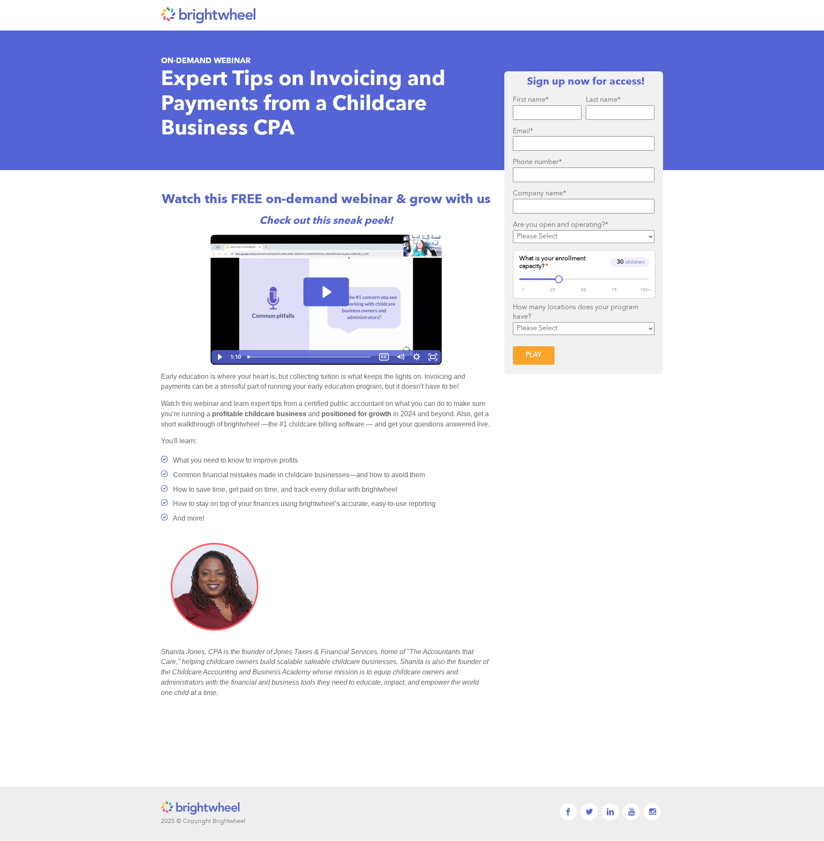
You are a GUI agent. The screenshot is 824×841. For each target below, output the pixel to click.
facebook (568, 811)
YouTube (631, 811)
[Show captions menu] (384, 357)
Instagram (652, 811)
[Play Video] (219, 357)
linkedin (610, 811)
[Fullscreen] (433, 357)
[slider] (310, 357)
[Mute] (400, 357)
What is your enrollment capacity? (552, 262)
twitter (589, 811)
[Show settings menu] (417, 357)
